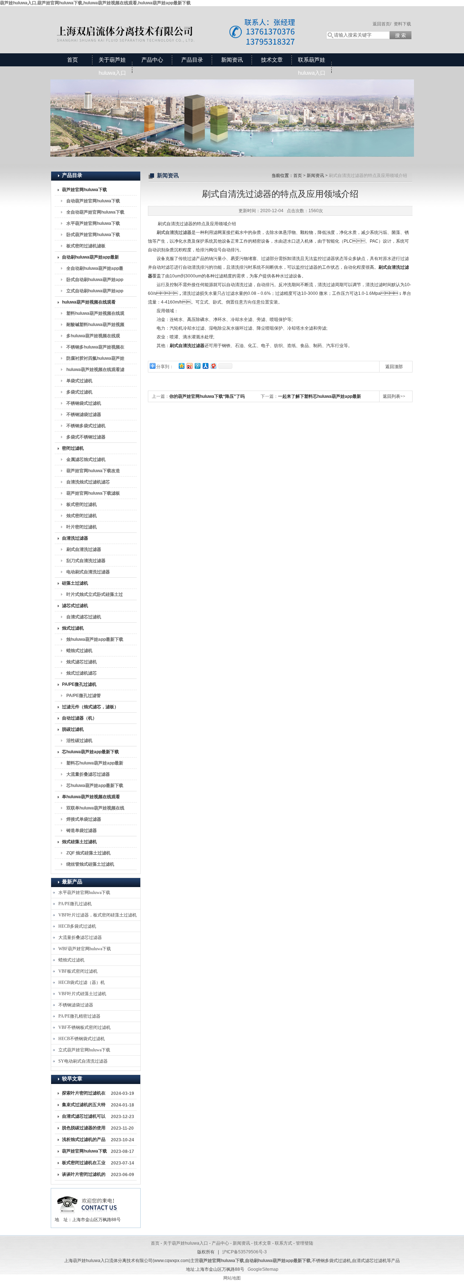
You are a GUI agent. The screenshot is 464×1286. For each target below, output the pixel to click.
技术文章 (272, 60)
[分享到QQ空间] (181, 365)
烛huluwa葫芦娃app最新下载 (94, 639)
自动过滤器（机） (79, 718)
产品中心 (152, 60)
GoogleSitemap (263, 1269)
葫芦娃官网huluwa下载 (84, 189)
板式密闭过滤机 (81, 504)
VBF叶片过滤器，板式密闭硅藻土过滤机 (97, 915)
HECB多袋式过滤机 (77, 926)
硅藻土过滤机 (75, 583)
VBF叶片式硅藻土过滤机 (82, 993)
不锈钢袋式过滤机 (83, 403)
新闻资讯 (232, 60)
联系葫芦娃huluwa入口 (312, 66)
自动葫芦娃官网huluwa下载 (93, 200)
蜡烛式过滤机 (79, 650)
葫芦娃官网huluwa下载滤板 (93, 493)
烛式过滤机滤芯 (81, 673)
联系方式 (283, 1243)
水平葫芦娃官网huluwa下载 (93, 223)
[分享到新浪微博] (189, 365)
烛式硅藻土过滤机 (79, 841)
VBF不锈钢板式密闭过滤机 (84, 1027)
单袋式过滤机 (79, 380)
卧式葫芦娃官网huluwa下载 (93, 234)
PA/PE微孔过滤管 (83, 695)
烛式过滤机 (73, 628)
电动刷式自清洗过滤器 (88, 571)
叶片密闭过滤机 (81, 526)
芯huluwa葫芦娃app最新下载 (90, 751)
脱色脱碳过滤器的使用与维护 (83, 1129)
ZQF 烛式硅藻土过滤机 (88, 853)
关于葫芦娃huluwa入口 (112, 66)
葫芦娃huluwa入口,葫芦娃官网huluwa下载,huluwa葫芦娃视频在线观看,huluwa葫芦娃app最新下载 (95, 2)
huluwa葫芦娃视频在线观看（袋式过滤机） (89, 304)
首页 (72, 60)
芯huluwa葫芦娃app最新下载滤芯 (94, 787)
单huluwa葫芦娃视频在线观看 (91, 796)
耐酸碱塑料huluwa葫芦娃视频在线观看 (95, 326)
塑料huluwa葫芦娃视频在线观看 (95, 315)
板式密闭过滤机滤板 (85, 245)
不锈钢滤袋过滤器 (83, 414)
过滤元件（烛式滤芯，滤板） (90, 706)
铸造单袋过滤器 (81, 830)
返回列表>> (394, 396)
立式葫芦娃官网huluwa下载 (84, 1049)
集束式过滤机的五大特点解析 (83, 1106)
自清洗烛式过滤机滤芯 (88, 482)
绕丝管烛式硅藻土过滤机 (90, 864)
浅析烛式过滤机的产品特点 (83, 1141)
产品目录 (192, 60)
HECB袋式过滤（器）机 (81, 982)
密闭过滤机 (73, 448)
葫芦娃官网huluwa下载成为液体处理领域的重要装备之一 (84, 1153)
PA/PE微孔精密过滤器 (79, 1016)
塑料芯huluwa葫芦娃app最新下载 (94, 764)
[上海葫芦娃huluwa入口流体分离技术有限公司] (181, 22)
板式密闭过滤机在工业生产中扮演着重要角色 (83, 1164)
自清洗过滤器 (75, 538)
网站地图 (232, 1278)
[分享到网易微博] (213, 365)
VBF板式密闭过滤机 (78, 971)
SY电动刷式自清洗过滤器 (83, 1061)
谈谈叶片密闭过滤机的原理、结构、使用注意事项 (83, 1176)
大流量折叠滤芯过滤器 (88, 774)
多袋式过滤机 (79, 392)
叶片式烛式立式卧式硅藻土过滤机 (94, 596)
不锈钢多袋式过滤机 (85, 425)
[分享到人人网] (205, 365)
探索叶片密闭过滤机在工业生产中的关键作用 (83, 1095)
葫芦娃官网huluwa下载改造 (93, 470)
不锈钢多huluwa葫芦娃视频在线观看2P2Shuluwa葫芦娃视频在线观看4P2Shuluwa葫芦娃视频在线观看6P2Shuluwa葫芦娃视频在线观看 (95, 349)
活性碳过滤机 (79, 740)
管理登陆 (304, 1243)
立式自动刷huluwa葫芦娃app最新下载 (94, 292)
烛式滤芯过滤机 (81, 661)
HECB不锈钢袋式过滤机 (81, 1038)
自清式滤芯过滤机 (83, 616)
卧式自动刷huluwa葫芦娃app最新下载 (94, 281)
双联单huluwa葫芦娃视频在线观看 (95, 809)
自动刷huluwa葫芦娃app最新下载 (90, 259)
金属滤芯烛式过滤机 (85, 459)
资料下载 (402, 23)
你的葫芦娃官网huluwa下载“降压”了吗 (207, 396)
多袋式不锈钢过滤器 (85, 437)
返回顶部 (394, 366)
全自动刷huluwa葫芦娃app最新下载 (94, 270)
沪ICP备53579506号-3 (244, 1251)
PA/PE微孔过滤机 (79, 684)
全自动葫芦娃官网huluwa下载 (95, 212)
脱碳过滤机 (73, 729)
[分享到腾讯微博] (197, 365)
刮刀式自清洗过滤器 (85, 560)
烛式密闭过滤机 (81, 515)
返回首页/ (382, 23)
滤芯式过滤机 (75, 605)
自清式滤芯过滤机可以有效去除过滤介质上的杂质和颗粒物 (83, 1118)
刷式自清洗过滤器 (83, 549)
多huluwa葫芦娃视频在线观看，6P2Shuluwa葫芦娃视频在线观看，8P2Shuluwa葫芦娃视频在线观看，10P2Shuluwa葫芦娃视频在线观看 (94, 337)
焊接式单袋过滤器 (83, 819)
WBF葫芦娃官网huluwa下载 (84, 948)
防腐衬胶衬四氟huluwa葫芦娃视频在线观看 (95, 360)
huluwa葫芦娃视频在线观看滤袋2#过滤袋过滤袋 (95, 371)
